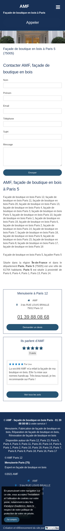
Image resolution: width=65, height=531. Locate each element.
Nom (5, 80)
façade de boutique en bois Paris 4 (22, 207)
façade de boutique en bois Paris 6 (38, 221)
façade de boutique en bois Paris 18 (38, 232)
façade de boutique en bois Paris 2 (22, 225)
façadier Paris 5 (53, 254)
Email (6, 105)
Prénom (7, 93)
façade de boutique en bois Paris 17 (38, 243)
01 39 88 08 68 (33, 316)
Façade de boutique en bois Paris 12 (23, 197)
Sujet (5, 131)
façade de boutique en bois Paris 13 (39, 204)
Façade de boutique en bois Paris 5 (23, 254)
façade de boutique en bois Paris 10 (32, 214)
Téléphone (8, 118)
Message (8, 144)
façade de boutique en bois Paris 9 (22, 236)
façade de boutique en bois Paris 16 (23, 246)
